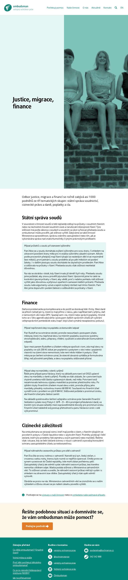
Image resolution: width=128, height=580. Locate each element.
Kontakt (108, 7)
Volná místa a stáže (22, 557)
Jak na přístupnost (22, 578)
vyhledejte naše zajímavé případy (88, 495)
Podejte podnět (35, 526)
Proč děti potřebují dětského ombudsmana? (27, 564)
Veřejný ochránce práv (65, 569)
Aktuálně (96, 7)
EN (121, 7)
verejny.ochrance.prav (65, 550)
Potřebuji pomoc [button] (55, 7)
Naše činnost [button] (73, 7)
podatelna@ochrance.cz (102, 550)
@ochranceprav (62, 556)
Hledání (115, 7)
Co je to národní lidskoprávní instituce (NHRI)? (27, 572)
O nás (85, 7)
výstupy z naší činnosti (53, 495)
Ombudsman (60, 575)
